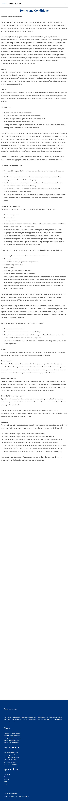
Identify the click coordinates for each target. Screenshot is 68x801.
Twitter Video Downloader (11, 740)
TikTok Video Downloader (11, 742)
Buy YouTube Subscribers (11, 757)
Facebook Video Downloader (12, 733)
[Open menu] (64, 3)
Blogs (5, 784)
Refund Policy (7, 796)
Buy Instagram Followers (11, 755)
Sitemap (6, 777)
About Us (6, 779)
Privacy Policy (14, 796)
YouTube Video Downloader (12, 735)
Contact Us (7, 774)
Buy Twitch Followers (10, 759)
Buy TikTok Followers (10, 762)
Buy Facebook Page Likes (11, 752)
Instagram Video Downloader (12, 738)
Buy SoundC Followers (10, 764)
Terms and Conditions (23, 796)
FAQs (5, 781)
